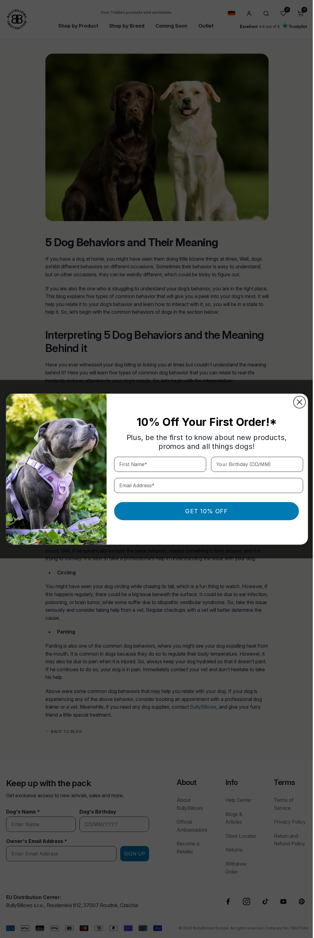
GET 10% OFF (204, 511)
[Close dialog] (297, 402)
